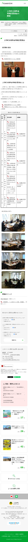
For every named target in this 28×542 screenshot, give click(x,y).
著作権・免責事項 (19, 534)
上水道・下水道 (8, 23)
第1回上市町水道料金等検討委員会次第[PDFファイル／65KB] (11, 125)
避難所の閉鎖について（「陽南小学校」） (12, 394)
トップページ (8, 22)
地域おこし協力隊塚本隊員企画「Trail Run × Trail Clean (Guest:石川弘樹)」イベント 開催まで (18, 461)
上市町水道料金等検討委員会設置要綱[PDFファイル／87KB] (11, 136)
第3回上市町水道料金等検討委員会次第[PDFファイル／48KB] (11, 180)
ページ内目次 (14, 31)
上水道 (14, 23)
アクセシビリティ (15, 536)
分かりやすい (7, 327)
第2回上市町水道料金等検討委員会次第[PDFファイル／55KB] (11, 156)
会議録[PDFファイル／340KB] (21, 162)
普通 (14, 319)
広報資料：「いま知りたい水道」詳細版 (14, 302)
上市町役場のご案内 (6, 536)
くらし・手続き (22, 22)
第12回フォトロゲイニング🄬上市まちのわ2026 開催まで (18, 441)
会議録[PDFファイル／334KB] (21, 135)
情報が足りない (7, 321)
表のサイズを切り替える (14, 112)
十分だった (6, 319)
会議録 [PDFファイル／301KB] (21, 201)
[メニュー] (24, 3)
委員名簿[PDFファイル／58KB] (12, 104)
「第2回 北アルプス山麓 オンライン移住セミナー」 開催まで (18, 412)
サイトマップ (23, 536)
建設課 (4, 352)
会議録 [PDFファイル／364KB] (21, 184)
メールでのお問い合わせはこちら (11, 359)
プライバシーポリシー (9, 534)
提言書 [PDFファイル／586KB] (12, 58)
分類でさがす (15, 22)
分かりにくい (7, 329)
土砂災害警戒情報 (7, 400)
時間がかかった (7, 335)
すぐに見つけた (7, 334)
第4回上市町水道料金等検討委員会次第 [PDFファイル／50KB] (11, 201)
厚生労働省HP (4, 299)
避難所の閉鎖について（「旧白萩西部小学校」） (13, 388)
